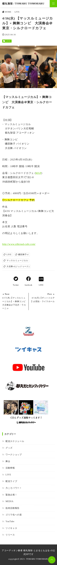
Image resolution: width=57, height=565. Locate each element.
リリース (10, 534)
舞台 (8, 461)
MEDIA (9, 501)
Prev (50, 294)
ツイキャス (11, 528)
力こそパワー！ (14, 488)
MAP (38, 173)
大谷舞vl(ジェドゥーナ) (17, 266)
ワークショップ (14, 454)
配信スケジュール (15, 441)
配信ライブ (11, 481)
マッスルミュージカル (17, 260)
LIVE (8, 41)
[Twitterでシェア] (16, 279)
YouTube (10, 521)
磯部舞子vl (23, 254)
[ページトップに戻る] (51, 559)
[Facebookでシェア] (28, 279)
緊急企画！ (11, 494)
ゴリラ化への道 (14, 514)
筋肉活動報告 (12, 508)
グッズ (9, 448)
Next (7, 294)
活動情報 (10, 468)
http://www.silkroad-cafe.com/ (18, 244)
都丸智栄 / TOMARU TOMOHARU (23, 3)
